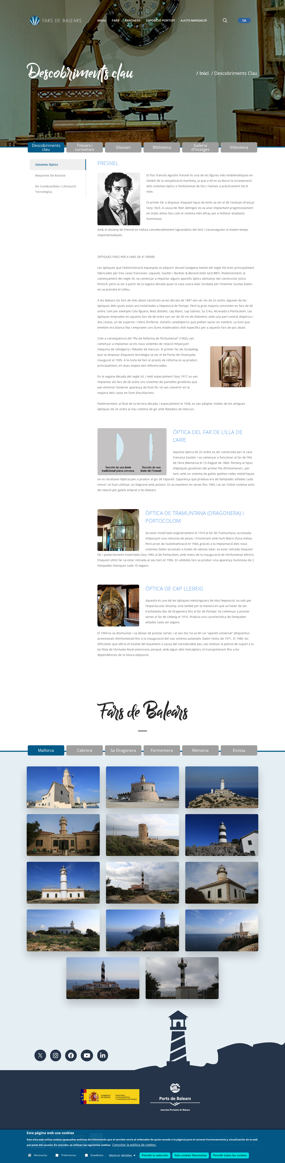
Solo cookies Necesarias (190, 1155)
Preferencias (68, 1155)
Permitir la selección (155, 1155)
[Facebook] (71, 1055)
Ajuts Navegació (194, 20)
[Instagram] (55, 1055)
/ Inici (202, 73)
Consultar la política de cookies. (134, 1145)
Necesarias (40, 1155)
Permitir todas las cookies (230, 1155)
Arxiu (101, 20)
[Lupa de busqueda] (225, 20)
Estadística (97, 1155)
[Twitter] (40, 1055)
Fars (115, 20)
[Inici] (56, 21)
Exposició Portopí (160, 20)
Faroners (132, 20)
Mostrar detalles (120, 1155)
